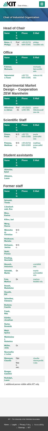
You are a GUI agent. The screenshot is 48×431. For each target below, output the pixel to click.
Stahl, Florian (7, 252)
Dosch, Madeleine (9, 287)
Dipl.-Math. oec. (18, 362)
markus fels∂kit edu (38, 280)
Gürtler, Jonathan (8, 319)
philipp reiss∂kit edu (38, 43)
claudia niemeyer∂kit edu (38, 360)
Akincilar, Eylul (8, 170)
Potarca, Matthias (8, 144)
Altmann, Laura (8, 177)
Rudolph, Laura (8, 379)
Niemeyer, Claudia (8, 359)
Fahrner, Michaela (8, 68)
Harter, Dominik (8, 325)
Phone (25, 33)
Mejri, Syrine (7, 331)
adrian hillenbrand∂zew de (38, 110)
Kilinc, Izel (9, 219)
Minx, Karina (7, 214)
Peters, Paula (7, 135)
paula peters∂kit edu (37, 136)
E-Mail (36, 33)
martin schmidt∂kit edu (38, 273)
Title (16, 35)
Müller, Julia (7, 346)
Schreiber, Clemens (8, 299)
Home (6, 425)
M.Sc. (17, 135)
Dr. (17, 271)
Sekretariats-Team (9, 76)
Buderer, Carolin (8, 306)
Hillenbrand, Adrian (9, 109)
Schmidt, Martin (8, 272)
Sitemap (21, 428)
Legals (14, 425)
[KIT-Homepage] (9, 3)
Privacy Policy (25, 425)
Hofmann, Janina (8, 246)
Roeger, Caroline (8, 372)
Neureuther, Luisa (9, 353)
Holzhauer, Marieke (9, 240)
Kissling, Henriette (8, 259)
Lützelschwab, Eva (8, 208)
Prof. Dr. (17, 43)
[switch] (32, 4)
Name (7, 33)
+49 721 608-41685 (26, 135)
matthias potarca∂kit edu (37, 145)
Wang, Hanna (7, 225)
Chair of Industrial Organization (23, 5)
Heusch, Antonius (8, 265)
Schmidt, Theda (8, 201)
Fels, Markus (7, 280)
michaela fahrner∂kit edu (37, 69)
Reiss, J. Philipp (8, 43)
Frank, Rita (7, 312)
